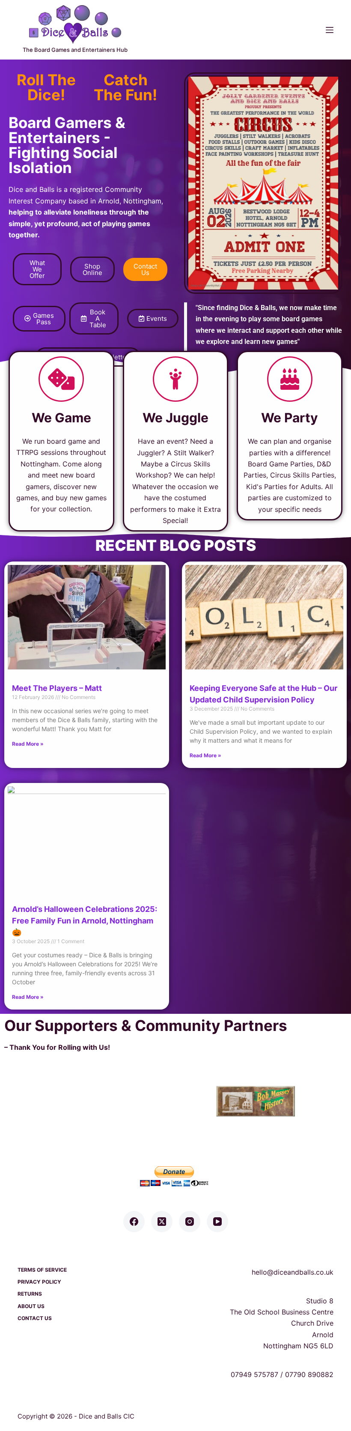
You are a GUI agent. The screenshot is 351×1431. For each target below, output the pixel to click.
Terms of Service (42, 1270)
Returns (30, 1294)
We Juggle (175, 417)
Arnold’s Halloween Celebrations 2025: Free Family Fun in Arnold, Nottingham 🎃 (84, 921)
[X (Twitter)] (162, 1221)
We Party (289, 417)
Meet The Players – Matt (57, 688)
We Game (61, 417)
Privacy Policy (39, 1282)
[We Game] (61, 379)
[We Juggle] (175, 379)
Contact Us (35, 1318)
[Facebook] (134, 1221)
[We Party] (289, 379)
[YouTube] (217, 1221)
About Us (31, 1306)
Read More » (28, 744)
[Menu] (329, 30)
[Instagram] (189, 1221)
